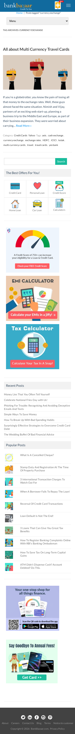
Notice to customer (63, 723)
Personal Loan (37, 192)
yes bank (53, 144)
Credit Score (59, 192)
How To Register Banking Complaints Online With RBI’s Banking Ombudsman (45, 542)
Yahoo (31, 135)
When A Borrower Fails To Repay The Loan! (45, 491)
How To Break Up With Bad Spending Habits (29, 419)
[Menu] (68, 5)
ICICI (54, 140)
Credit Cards (20, 135)
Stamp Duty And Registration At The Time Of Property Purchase (44, 469)
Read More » (23, 125)
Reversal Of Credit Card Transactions (41, 503)
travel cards (41, 144)
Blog (39, 723)
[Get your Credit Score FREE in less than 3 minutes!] (32, 273)
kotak (61, 140)
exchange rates (33, 140)
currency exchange (13, 140)
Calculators (59, 209)
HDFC (46, 140)
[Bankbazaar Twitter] (23, 717)
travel (30, 144)
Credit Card (15, 192)
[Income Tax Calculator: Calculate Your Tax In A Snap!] (32, 370)
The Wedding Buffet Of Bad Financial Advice (29, 434)
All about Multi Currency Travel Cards (36, 49)
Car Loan (37, 210)
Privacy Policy (57, 728)
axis (44, 135)
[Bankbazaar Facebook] (36, 717)
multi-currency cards (14, 144)
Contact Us (28, 723)
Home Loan (15, 210)
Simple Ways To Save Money (20, 414)
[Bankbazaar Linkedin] (30, 717)
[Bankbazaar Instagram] (43, 717)
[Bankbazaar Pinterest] (50, 717)
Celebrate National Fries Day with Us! (25, 400)
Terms (47, 723)
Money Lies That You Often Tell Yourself (27, 394)
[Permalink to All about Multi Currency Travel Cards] (37, 88)
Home (19, 12)
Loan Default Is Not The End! (36, 515)
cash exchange (55, 135)
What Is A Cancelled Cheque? (37, 455)
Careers (15, 723)
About (5, 723)
